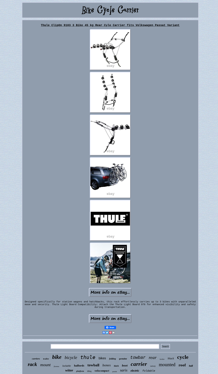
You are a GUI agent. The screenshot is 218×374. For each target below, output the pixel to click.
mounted (167, 364)
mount (45, 364)
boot (125, 365)
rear (153, 357)
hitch (116, 366)
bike (56, 357)
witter (69, 370)
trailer (46, 359)
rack (32, 364)
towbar (138, 357)
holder (162, 359)
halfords (79, 365)
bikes (102, 358)
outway (153, 366)
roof (182, 365)
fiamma (56, 366)
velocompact (102, 370)
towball (93, 365)
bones (106, 365)
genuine (123, 358)
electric (135, 370)
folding (112, 359)
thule (87, 357)
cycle (182, 357)
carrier (139, 364)
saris (123, 370)
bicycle (71, 357)
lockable (66, 365)
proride (114, 371)
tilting (89, 371)
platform (80, 371)
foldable (148, 370)
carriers (36, 358)
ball (191, 365)
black (171, 358)
